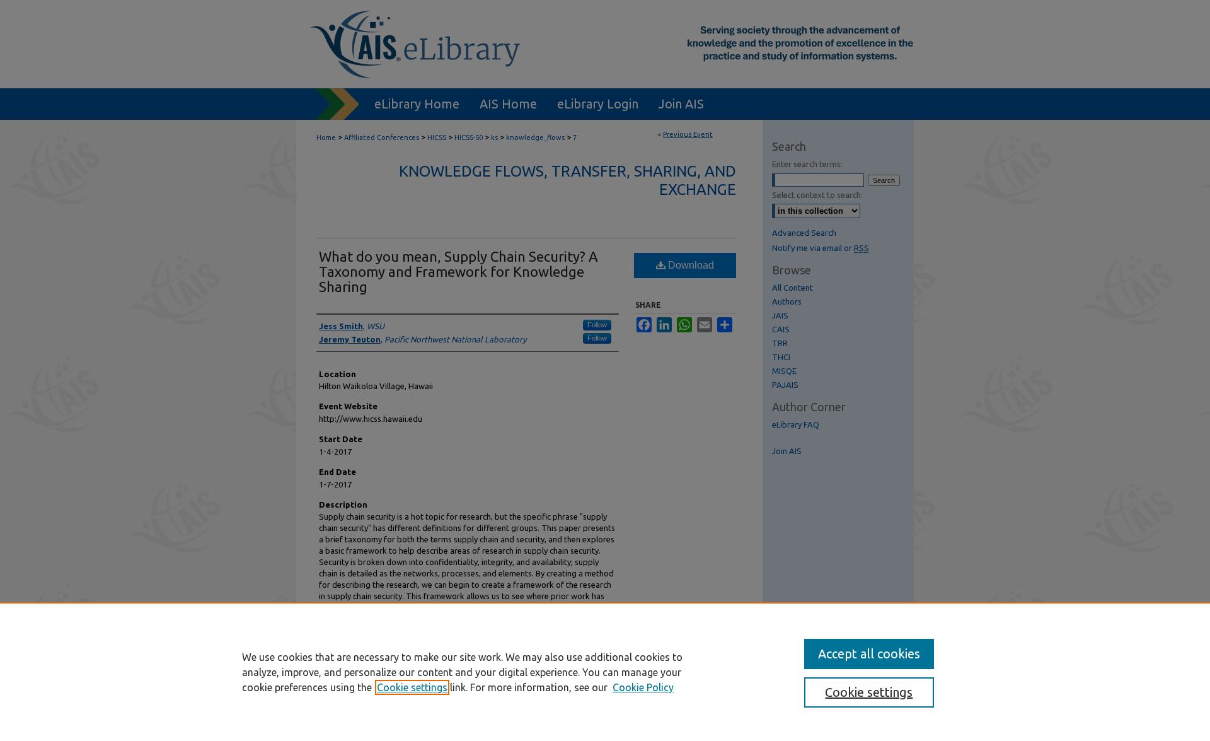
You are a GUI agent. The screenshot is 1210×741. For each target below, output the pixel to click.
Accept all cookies (869, 653)
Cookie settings (412, 687)
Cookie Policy (643, 687)
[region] (605, 671)
